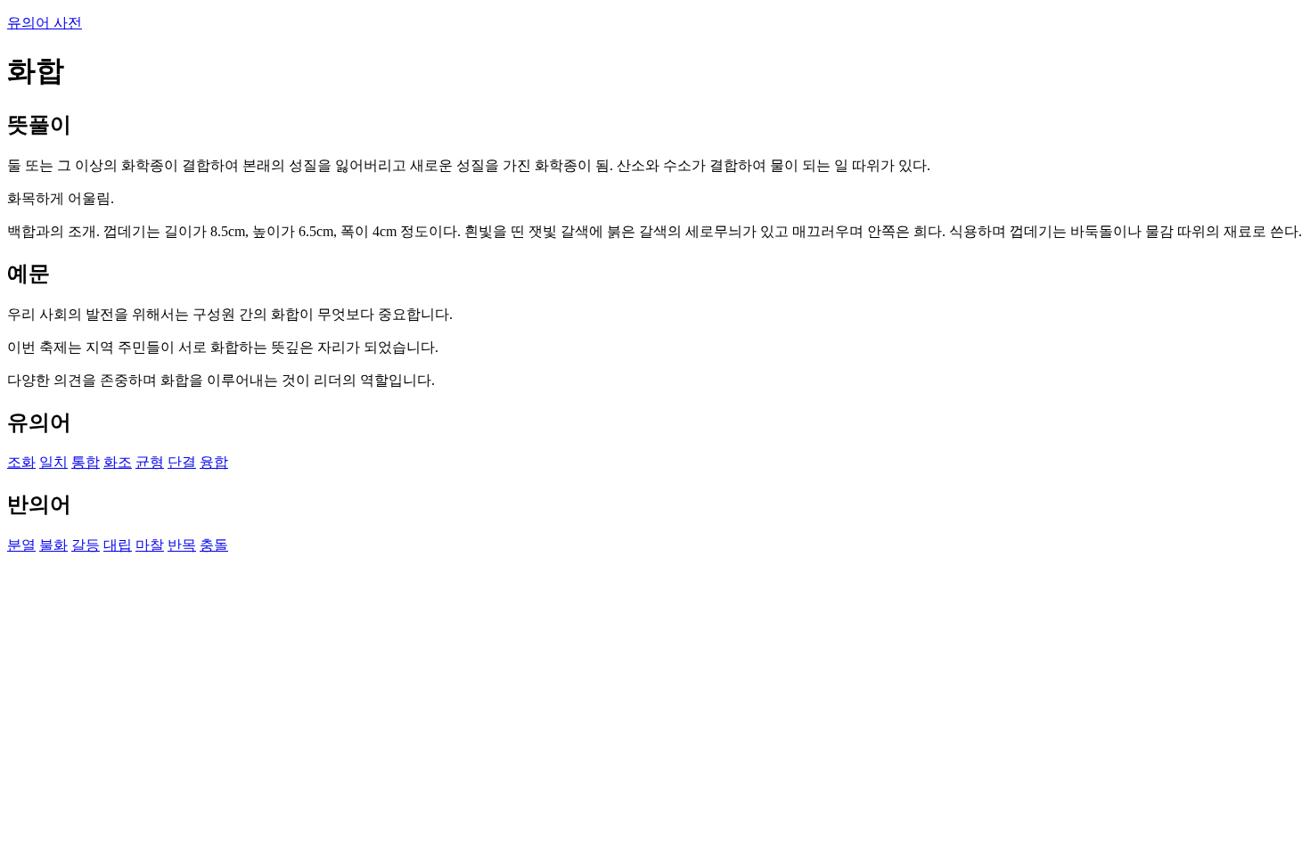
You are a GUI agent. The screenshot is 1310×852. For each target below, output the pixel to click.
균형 (149, 462)
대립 (117, 545)
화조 (117, 462)
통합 (85, 462)
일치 (53, 462)
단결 (182, 462)
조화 (21, 462)
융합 (214, 462)
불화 (53, 545)
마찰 (149, 545)
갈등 (85, 545)
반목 (182, 545)
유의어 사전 (44, 22)
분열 (21, 545)
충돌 (214, 545)
